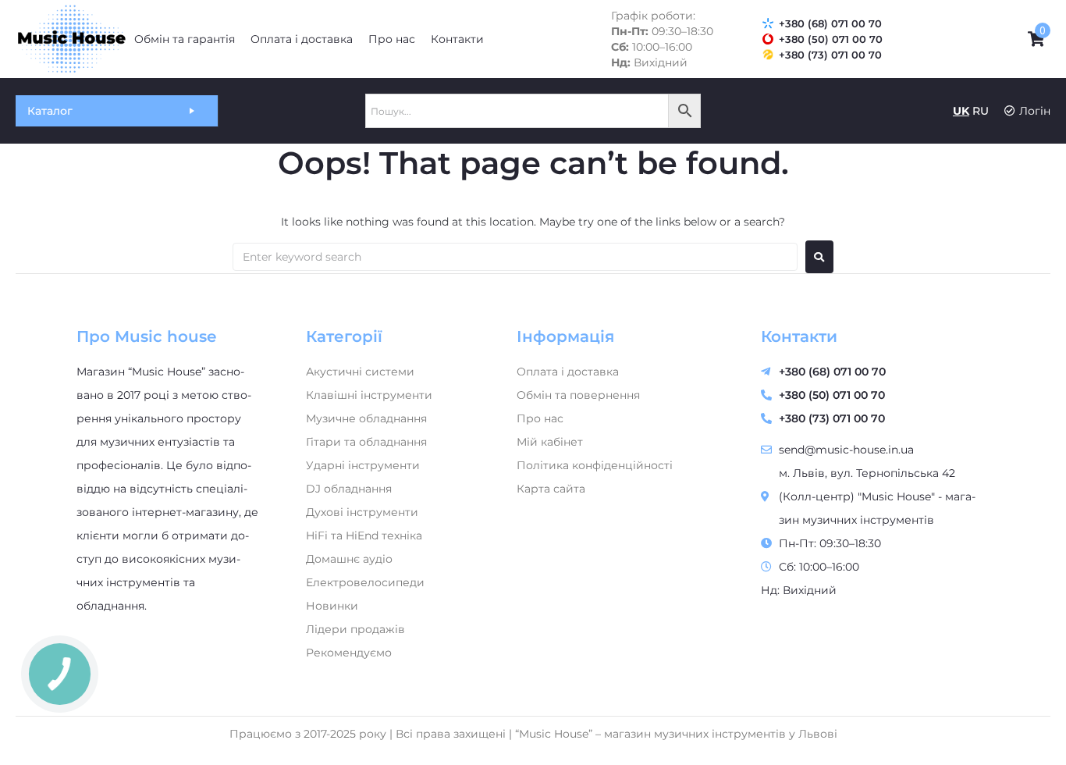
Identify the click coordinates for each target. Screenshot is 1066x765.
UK (961, 111)
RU (980, 111)
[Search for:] (515, 257)
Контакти (799, 336)
